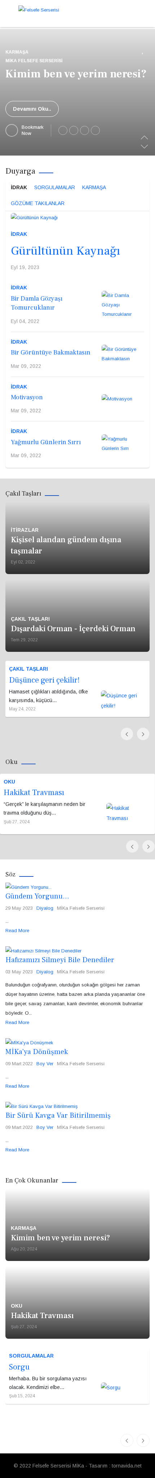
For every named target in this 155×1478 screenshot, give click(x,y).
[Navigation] (8, 12)
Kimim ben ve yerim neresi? (76, 74)
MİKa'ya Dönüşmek (36, 1052)
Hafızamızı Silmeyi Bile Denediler (59, 960)
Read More (17, 930)
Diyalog (44, 908)
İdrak (19, 234)
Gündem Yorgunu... (37, 896)
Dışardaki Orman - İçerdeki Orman (73, 629)
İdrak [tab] (19, 187)
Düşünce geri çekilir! (44, 680)
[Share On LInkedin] (84, 130)
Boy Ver (44, 1063)
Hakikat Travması (34, 792)
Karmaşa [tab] (94, 187)
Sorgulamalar (31, 1356)
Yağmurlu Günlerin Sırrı (46, 442)
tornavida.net (127, 1466)
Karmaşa (16, 52)
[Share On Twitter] (73, 130)
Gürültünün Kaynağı (65, 251)
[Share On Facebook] (62, 130)
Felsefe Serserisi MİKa (58, 1466)
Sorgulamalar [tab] (54, 187)
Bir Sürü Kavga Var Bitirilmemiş (58, 1115)
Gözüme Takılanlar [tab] (38, 203)
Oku (9, 782)
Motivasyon (27, 397)
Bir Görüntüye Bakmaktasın (50, 352)
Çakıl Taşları (30, 619)
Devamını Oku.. (32, 109)
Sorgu (19, 1367)
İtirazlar (25, 530)
